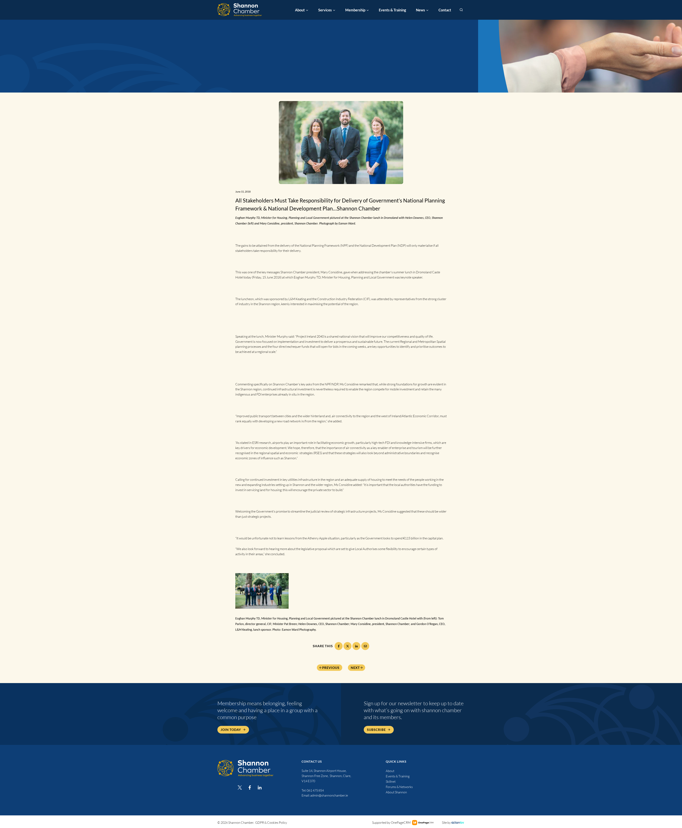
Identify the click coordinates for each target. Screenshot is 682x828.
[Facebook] (339, 646)
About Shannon (396, 792)
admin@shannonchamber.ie (329, 795)
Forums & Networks (399, 787)
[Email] (365, 646)
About (390, 771)
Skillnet (391, 781)
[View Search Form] (461, 10)
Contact (445, 10)
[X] (347, 646)
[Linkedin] (260, 787)
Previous (330, 668)
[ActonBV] (458, 822)
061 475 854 (315, 790)
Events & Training (392, 10)
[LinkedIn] (356, 646)
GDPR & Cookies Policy (271, 822)
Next (355, 668)
